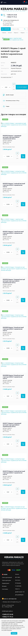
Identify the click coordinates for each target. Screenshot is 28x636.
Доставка (17, 577)
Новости (17, 589)
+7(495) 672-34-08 (12, 15)
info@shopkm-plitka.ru (8, 25)
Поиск (24, 28)
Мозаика (4, 586)
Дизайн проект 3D (19, 592)
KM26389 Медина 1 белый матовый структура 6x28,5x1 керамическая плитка (13, 329)
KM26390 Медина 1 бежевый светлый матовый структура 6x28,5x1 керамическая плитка (14, 281)
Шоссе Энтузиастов (10, 598)
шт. (14, 86)
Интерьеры (18, 583)
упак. (14, 89)
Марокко (16, 32)
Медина (23, 32)
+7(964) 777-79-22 (12, 17)
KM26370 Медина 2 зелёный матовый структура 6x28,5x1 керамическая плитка (14, 472)
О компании (18, 586)
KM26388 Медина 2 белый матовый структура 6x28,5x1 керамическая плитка (13, 377)
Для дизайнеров (19, 594)
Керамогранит (5, 583)
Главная (4, 32)
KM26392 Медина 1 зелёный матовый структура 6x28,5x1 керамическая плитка (14, 185)
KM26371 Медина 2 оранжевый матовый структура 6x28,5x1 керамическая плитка (12, 425)
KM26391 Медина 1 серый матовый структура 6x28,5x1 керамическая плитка (13, 233)
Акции (5, 574)
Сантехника (5, 589)
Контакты (17, 580)
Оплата (17, 574)
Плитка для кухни (6, 580)
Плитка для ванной (7, 577)
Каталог (10, 32)
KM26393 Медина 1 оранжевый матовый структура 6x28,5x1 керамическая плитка (12, 137)
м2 (14, 84)
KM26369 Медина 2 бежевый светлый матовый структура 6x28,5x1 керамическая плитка (14, 520)
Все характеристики (6, 77)
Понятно (14, 633)
